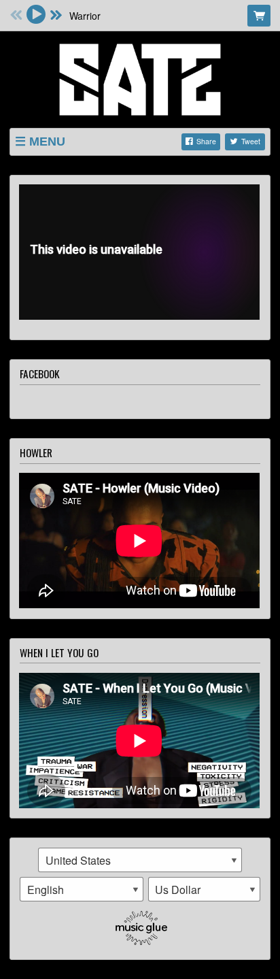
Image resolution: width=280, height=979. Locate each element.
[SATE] (140, 77)
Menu (47, 141)
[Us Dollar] (204, 889)
